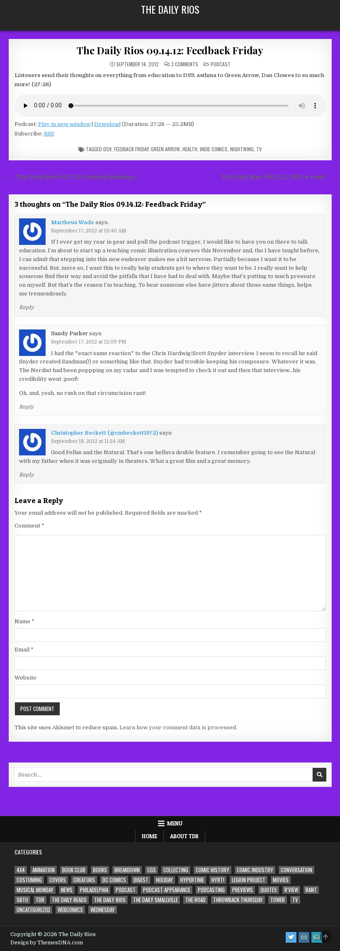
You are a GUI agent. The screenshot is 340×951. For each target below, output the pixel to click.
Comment (29, 526)
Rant (311, 890)
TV (259, 148)
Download (107, 124)
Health (189, 148)
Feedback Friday (131, 148)
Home (149, 836)
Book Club (73, 870)
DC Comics (114, 880)
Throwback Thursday (238, 900)
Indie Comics (214, 148)
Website (25, 678)
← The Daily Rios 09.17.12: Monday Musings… (74, 177)
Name (24, 621)
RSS (49, 134)
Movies (281, 880)
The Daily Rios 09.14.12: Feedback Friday (170, 50)
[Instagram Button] (304, 937)
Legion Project (248, 880)
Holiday (164, 880)
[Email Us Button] (316, 937)
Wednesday (102, 910)
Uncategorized (33, 910)
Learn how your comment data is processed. (178, 727)
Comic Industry (255, 870)
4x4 (21, 870)
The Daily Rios (170, 9)
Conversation (296, 870)
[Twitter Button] (291, 937)
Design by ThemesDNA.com (46, 943)
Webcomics (70, 910)
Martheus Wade (72, 222)
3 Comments (184, 64)
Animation (43, 870)
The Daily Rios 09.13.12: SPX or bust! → (276, 177)
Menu (174, 823)
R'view (291, 890)
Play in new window (64, 124)
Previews (242, 890)
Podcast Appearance (166, 890)
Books (100, 870)
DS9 (107, 148)
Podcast (221, 64)
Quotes (268, 890)
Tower (277, 900)
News (67, 890)
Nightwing (242, 148)
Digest (141, 880)
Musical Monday (35, 890)
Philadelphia (94, 890)
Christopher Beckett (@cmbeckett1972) (104, 433)
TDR (40, 900)
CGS (151, 870)
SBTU (22, 900)
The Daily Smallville (155, 900)
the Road (195, 900)
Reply (26, 307)
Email (24, 649)
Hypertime (192, 880)
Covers (57, 880)
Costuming (29, 880)
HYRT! (217, 880)
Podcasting (211, 890)
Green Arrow (165, 148)
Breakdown (127, 870)
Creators (84, 880)
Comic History (212, 870)
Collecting (175, 870)
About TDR (184, 836)
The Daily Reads (69, 900)
